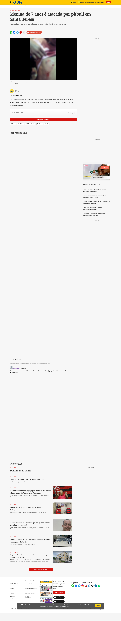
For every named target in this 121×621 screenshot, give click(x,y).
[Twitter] (79, 585)
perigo (39, 123)
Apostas (90, 6)
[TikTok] (92, 585)
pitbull (13, 123)
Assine (108, 2)
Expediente (78, 608)
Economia (60, 6)
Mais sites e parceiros (31, 588)
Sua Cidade (83, 6)
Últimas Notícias (23, 6)
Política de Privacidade (28, 597)
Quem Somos (93, 608)
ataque (20, 123)
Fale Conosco (85, 608)
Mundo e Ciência (74, 6)
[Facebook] (76, 585)
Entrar (74, 2)
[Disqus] (43, 385)
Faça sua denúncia (99, 2)
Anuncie (58, 608)
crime (47, 123)
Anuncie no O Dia (89, 2)
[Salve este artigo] (21, 32)
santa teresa (30, 123)
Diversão (41, 6)
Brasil (67, 6)
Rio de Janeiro (33, 6)
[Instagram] (82, 585)
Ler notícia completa (43, 119)
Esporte (48, 6)
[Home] (17, 3)
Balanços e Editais (30, 591)
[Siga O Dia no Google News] (34, 32)
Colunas (54, 6)
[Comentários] (24, 32)
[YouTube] (86, 585)
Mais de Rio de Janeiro (40, 569)
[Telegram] (89, 585)
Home (15, 6)
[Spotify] (99, 585)
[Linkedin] (95, 585)
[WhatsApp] (72, 585)
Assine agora (59, 592)
